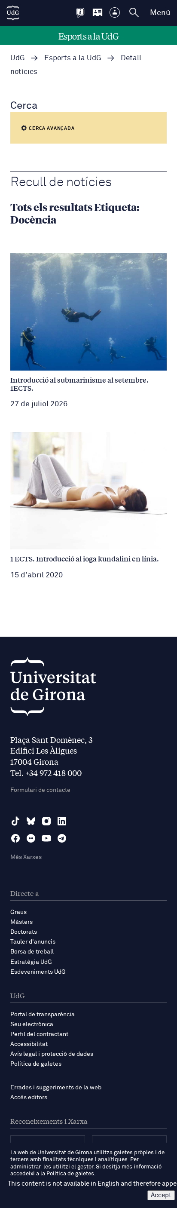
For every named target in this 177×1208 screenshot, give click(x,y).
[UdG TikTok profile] (15, 821)
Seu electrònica (31, 1024)
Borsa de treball (32, 952)
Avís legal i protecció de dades (51, 1054)
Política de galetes (35, 1064)
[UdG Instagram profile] (46, 821)
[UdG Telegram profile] (62, 838)
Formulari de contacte (40, 790)
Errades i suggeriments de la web (55, 1088)
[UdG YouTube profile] (46, 838)
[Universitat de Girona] (53, 689)
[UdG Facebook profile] (15, 838)
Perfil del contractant (39, 1034)
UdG (17, 58)
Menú (160, 13)
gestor (85, 1167)
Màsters (21, 922)
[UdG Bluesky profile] (31, 821)
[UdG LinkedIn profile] (62, 821)
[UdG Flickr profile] (31, 838)
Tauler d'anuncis (32, 942)
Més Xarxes (26, 857)
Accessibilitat (29, 1044)
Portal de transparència (42, 1015)
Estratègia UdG (31, 962)
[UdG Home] (13, 13)
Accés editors (28, 1098)
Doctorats (23, 932)
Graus (18, 912)
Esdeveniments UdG (38, 972)
